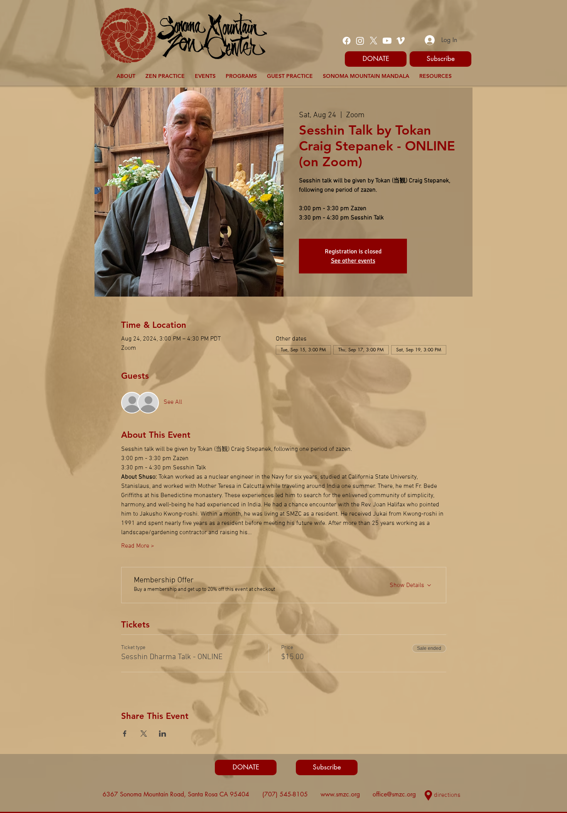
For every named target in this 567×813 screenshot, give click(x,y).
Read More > (137, 546)
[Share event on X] (143, 733)
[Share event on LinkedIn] (162, 733)
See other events (353, 261)
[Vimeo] (400, 40)
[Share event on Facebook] (124, 733)
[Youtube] (387, 40)
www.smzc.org (340, 794)
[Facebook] (346, 40)
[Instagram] (360, 40)
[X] (373, 40)
